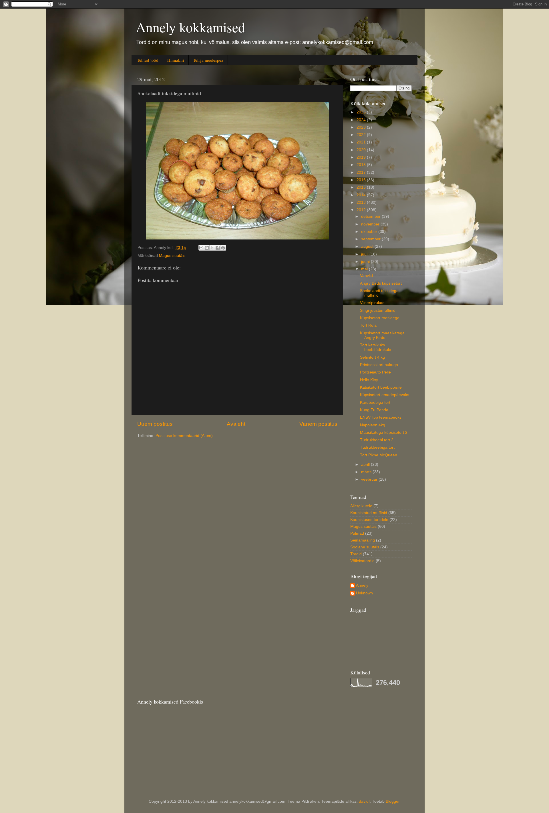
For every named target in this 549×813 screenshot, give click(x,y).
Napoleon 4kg (372, 425)
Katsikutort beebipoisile (381, 387)
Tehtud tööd (147, 60)
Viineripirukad (372, 303)
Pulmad (357, 533)
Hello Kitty (369, 380)
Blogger (392, 801)
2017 (362, 172)
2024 (362, 120)
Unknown (364, 593)
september (371, 239)
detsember (371, 216)
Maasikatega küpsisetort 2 (383, 432)
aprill (366, 464)
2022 (362, 135)
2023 (362, 127)
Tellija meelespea (208, 60)
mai (365, 269)
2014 (362, 195)
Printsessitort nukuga (379, 365)
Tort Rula (368, 325)
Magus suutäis (172, 255)
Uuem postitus (155, 424)
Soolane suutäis (364, 547)
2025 (362, 112)
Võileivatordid (362, 561)
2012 (362, 210)
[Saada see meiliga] (201, 248)
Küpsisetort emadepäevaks (384, 395)
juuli (365, 254)
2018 (362, 165)
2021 (362, 142)
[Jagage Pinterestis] (223, 248)
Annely (362, 585)
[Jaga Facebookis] (217, 248)
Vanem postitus (318, 424)
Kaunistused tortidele (369, 520)
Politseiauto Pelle (375, 372)
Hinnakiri (175, 60)
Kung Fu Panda (374, 410)
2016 (362, 180)
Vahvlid (366, 275)
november (371, 224)
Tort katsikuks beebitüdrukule (375, 347)
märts (367, 472)
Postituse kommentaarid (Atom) (184, 436)
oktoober (369, 231)
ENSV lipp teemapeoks (380, 417)
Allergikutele (361, 506)
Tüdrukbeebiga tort (377, 447)
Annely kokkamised (190, 27)
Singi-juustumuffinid (377, 310)
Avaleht (236, 424)
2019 (362, 157)
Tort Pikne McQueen (378, 455)
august (368, 246)
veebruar (370, 479)
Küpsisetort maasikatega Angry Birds (382, 335)
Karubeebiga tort (375, 402)
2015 (362, 187)
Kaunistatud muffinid (368, 513)
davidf (364, 801)
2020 (362, 150)
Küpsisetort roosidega (379, 318)
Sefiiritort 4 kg (372, 357)
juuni (366, 261)
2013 (362, 202)
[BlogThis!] (207, 248)
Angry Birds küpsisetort (381, 283)
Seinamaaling (362, 540)
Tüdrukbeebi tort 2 (376, 440)
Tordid (356, 554)
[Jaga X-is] (212, 248)
